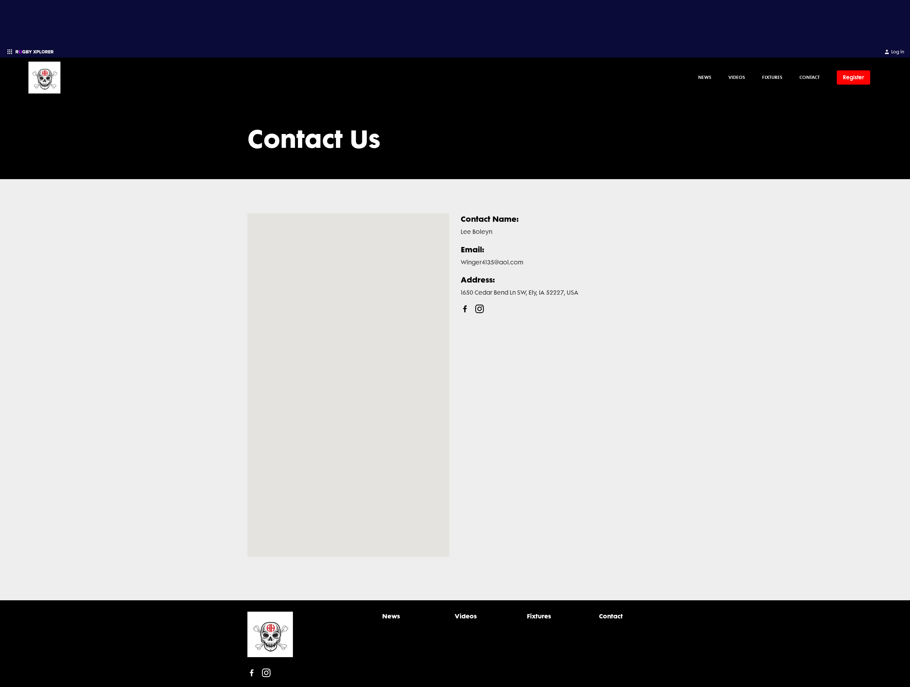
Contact (809, 77)
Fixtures (772, 77)
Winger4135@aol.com (492, 262)
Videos (736, 77)
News (704, 77)
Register (853, 77)
